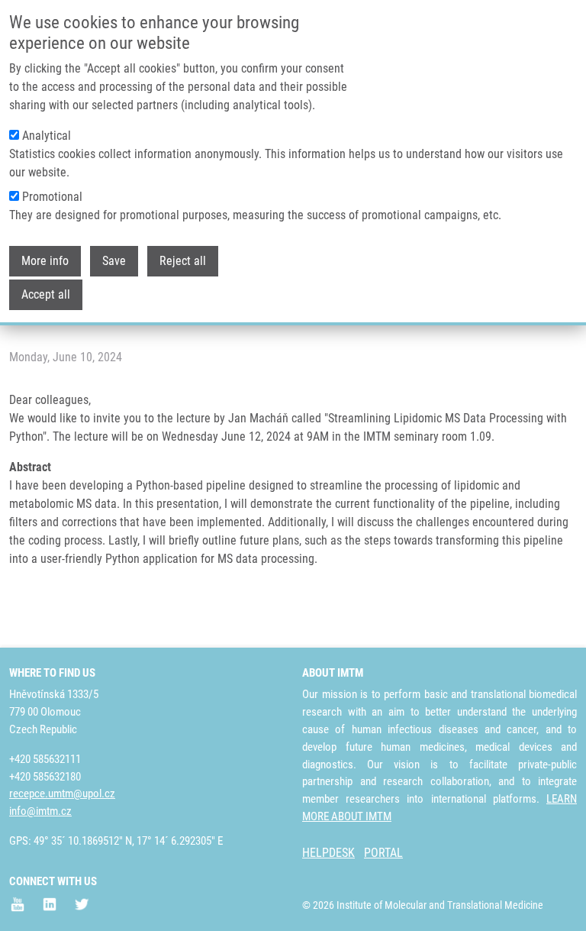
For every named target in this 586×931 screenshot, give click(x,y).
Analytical (46, 135)
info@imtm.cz (40, 811)
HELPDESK (328, 852)
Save (114, 261)
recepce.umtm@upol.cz (62, 793)
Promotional (52, 196)
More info (45, 261)
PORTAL (383, 852)
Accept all (45, 294)
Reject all (182, 261)
